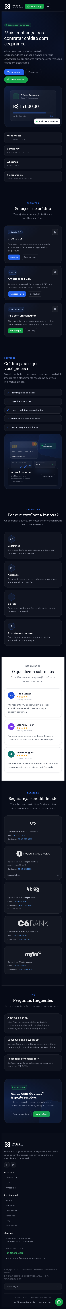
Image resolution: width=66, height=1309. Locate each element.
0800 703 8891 (25, 970)
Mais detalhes (14, 875)
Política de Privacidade (24, 1302)
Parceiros (33, 72)
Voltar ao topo (45, 1302)
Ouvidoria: (12, 839)
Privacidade (11, 1225)
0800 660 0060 (20, 935)
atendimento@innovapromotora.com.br (26, 1258)
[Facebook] (7, 1164)
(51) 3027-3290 (19, 835)
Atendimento (18, 79)
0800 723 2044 (25, 905)
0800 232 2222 (24, 869)
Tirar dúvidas (30, 257)
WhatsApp (36, 6)
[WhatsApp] (59, 1302)
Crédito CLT (11, 1177)
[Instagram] (13, 1164)
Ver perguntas (21, 1114)
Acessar (14, 257)
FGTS (8, 1182)
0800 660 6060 (25, 939)
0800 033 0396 (25, 839)
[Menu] (48, 6)
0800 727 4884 (20, 966)
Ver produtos (14, 72)
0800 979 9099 (20, 902)
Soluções (10, 1205)
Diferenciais (11, 1210)
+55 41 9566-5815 (14, 1253)
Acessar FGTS (17, 294)
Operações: (13, 831)
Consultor (35, 294)
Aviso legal (12, 1286)
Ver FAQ (31, 331)
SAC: (10, 835)
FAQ (8, 1220)
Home (9, 1200)
